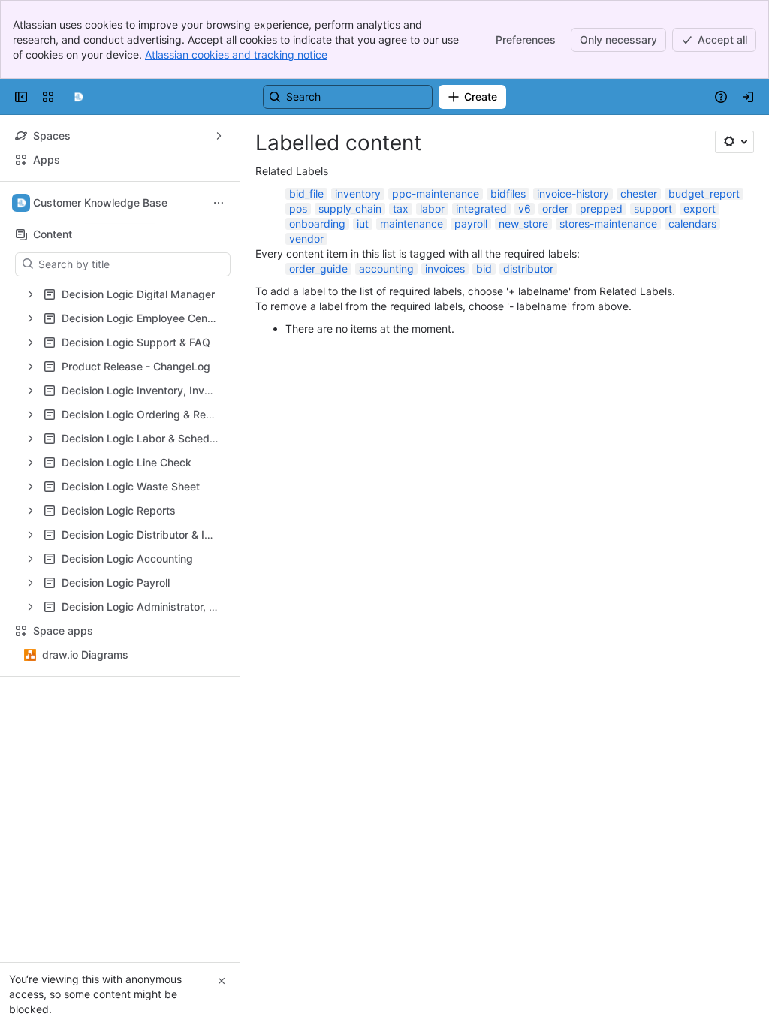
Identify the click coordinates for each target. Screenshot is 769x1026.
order (555, 208)
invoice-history (573, 193)
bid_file (306, 193)
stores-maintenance (608, 223)
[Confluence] (78, 97)
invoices (445, 268)
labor (432, 208)
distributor (528, 268)
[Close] (222, 981)
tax (401, 208)
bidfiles (508, 193)
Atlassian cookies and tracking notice (236, 54)
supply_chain (349, 208)
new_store (523, 223)
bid (484, 268)
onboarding (317, 223)
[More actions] (219, 203)
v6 (524, 208)
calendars (692, 223)
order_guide (318, 268)
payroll (470, 223)
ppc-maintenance (435, 193)
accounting (386, 268)
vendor (306, 238)
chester (638, 193)
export (699, 208)
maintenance (411, 223)
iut (363, 223)
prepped (601, 208)
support (653, 208)
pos (298, 208)
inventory (358, 193)
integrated (481, 208)
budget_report (704, 193)
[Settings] (734, 142)
